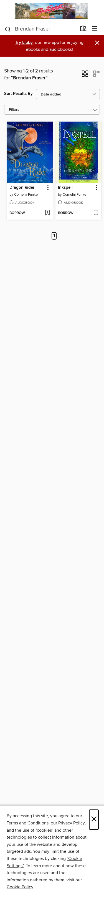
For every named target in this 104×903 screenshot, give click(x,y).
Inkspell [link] (65, 187)
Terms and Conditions (28, 823)
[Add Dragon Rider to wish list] (47, 213)
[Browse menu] (95, 28)
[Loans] (83, 29)
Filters (14, 109)
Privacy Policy (71, 823)
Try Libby (24, 43)
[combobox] (40, 29)
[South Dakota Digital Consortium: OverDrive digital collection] (52, 11)
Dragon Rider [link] (21, 187)
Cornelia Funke (26, 194)
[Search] (8, 28)
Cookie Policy (20, 887)
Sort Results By (18, 93)
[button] (85, 75)
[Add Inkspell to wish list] (95, 213)
